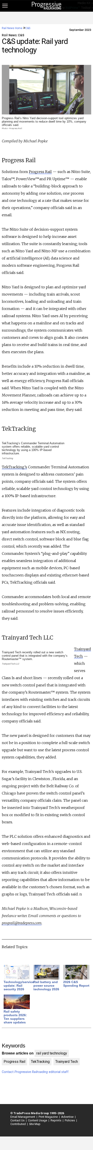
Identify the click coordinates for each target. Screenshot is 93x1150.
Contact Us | (18, 1120)
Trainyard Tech (66, 1061)
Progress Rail (40, 171)
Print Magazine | (48, 1116)
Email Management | (23, 1116)
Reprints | (56, 1120)
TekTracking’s (14, 467)
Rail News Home (12, 28)
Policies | (70, 1120)
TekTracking (40, 1061)
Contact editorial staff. (35, 1072)
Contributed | (18, 1124)
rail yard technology (51, 1053)
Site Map (35, 1124)
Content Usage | (38, 1120)
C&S (27, 28)
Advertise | (68, 1116)
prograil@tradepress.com (22, 923)
